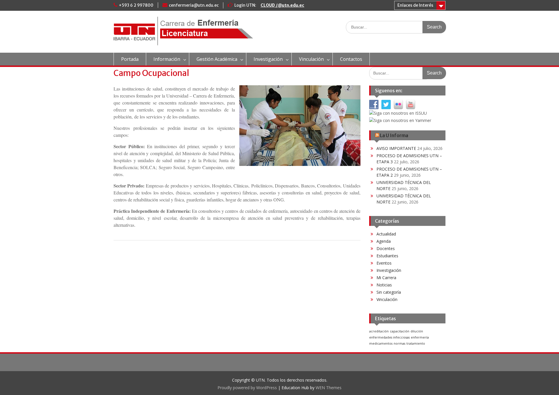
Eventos (384, 263)
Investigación (268, 59)
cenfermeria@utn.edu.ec (194, 5)
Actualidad (386, 234)
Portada (130, 59)
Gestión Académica (217, 59)
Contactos (351, 59)
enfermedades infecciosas (389, 337)
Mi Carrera (386, 277)
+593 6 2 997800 (136, 5)
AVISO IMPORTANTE (396, 148)
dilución (417, 331)
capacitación (399, 331)
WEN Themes (329, 387)
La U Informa (394, 135)
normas (399, 343)
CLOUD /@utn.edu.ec (282, 5)
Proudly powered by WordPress (247, 387)
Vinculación (311, 59)
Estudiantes (387, 255)
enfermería (420, 337)
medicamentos (380, 343)
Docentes (385, 248)
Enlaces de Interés (415, 5)
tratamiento (415, 343)
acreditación (379, 331)
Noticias (384, 285)
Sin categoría (388, 292)
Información (166, 59)
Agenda (383, 241)
